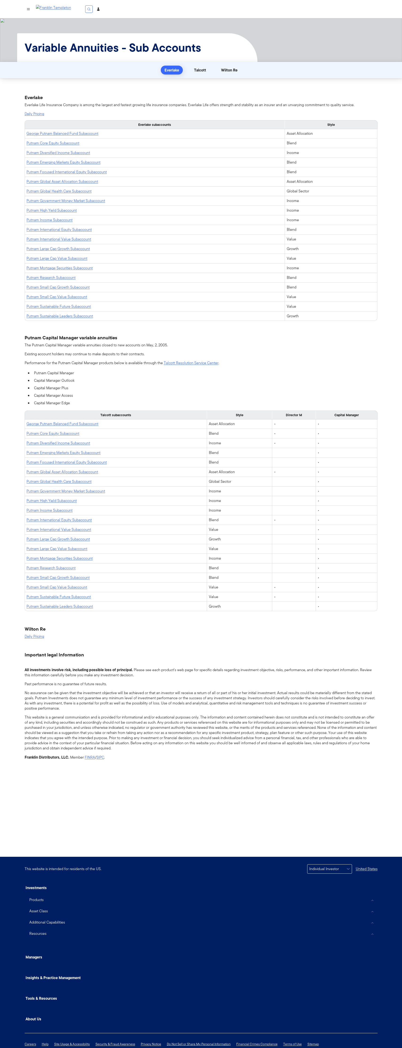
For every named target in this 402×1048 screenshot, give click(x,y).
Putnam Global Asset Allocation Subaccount (62, 181)
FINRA (90, 757)
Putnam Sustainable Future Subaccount (59, 306)
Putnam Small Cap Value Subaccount (57, 296)
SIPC (100, 757)
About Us (33, 1019)
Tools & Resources (41, 998)
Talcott (200, 70)
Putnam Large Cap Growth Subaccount (58, 248)
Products (36, 899)
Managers (34, 957)
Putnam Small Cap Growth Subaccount (58, 287)
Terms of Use (292, 1044)
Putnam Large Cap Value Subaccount (57, 258)
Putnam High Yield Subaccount (52, 210)
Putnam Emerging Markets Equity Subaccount (63, 162)
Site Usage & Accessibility (72, 1044)
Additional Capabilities (47, 922)
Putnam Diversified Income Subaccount (58, 152)
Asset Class (38, 911)
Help (45, 1044)
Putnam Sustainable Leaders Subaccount (60, 316)
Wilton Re (229, 70)
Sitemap (313, 1044)
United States (367, 869)
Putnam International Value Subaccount (59, 239)
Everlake (172, 70)
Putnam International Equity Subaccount (59, 229)
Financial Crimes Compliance (257, 1044)
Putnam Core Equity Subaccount (53, 143)
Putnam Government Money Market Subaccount (66, 200)
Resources (37, 933)
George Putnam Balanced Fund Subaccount (62, 133)
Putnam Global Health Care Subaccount (59, 191)
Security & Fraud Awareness (115, 1044)
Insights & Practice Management (53, 978)
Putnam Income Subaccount (50, 220)
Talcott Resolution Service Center (191, 363)
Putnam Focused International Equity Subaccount (67, 172)
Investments (36, 888)
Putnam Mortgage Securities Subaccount (60, 268)
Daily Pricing (34, 113)
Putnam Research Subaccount (51, 277)
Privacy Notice (151, 1044)
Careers (30, 1044)
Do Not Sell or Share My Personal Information (199, 1044)
